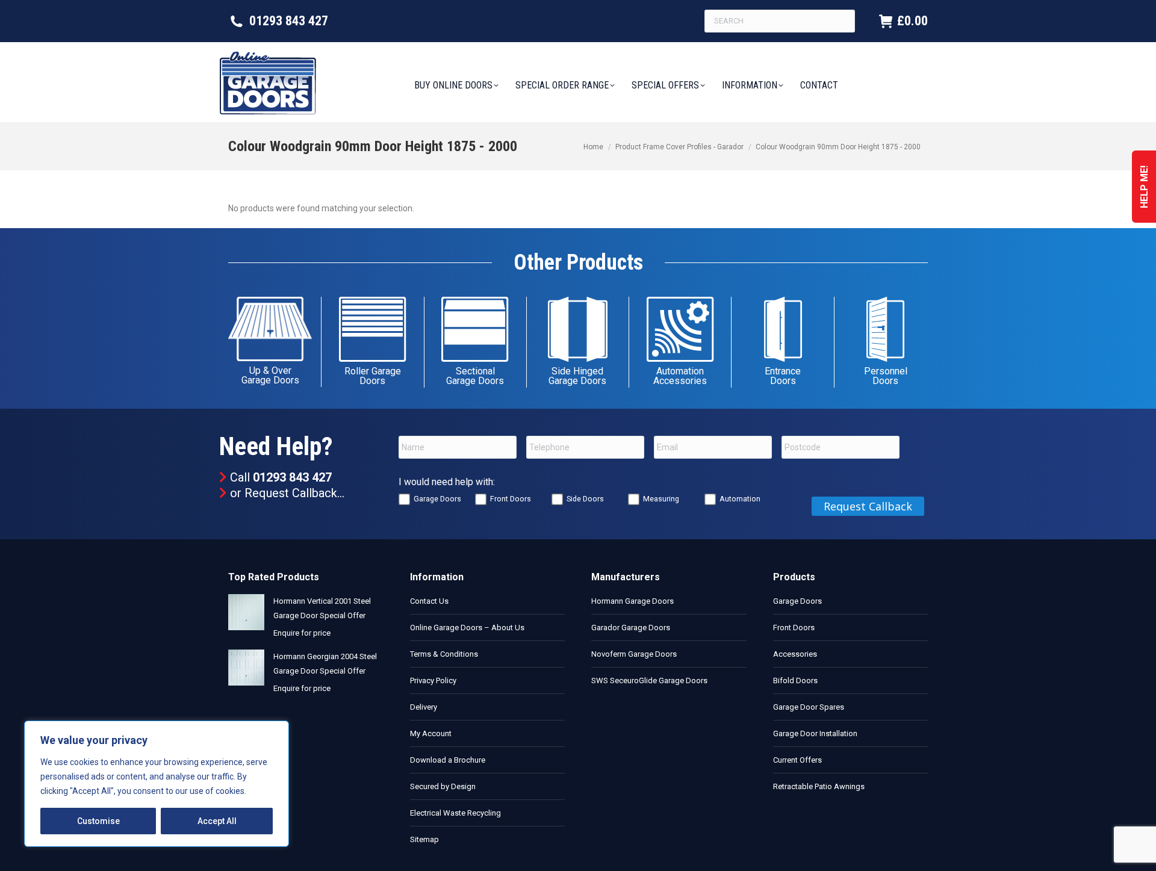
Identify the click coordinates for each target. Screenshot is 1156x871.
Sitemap (424, 839)
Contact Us (429, 601)
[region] (156, 784)
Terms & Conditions (444, 654)
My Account (431, 733)
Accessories (795, 654)
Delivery (423, 706)
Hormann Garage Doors (632, 601)
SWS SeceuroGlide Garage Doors (649, 680)
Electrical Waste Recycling (455, 812)
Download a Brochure (447, 759)
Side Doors (585, 498)
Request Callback (290, 493)
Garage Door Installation (815, 733)
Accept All (217, 821)
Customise (98, 821)
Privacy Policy (433, 680)
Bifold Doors (795, 680)
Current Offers (797, 759)
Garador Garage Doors (630, 627)
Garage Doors (437, 498)
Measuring (661, 498)
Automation (739, 498)
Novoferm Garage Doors (634, 654)
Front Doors (510, 498)
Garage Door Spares (808, 706)
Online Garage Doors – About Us (467, 627)
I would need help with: (447, 482)
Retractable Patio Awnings (819, 786)
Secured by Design (443, 786)
